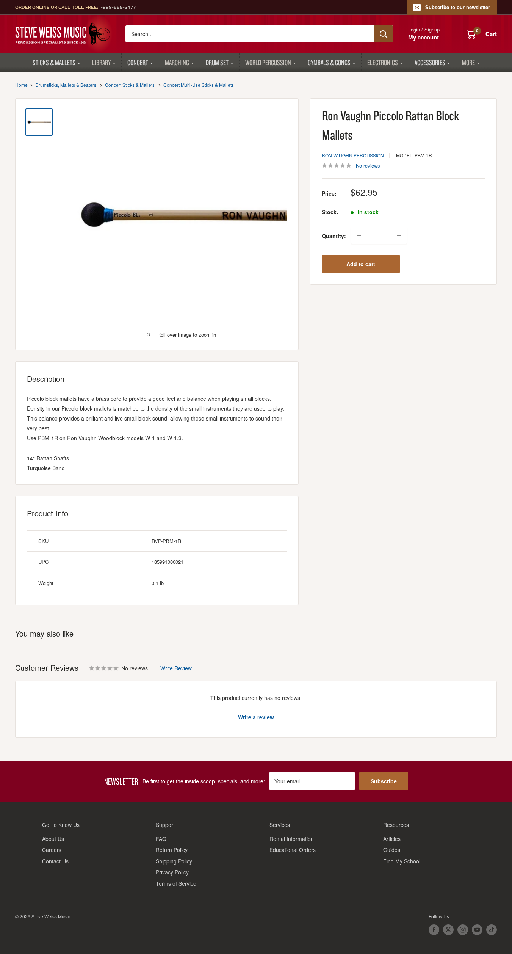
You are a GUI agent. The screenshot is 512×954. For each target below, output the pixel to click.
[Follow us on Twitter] (448, 929)
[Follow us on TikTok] (491, 929)
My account (423, 37)
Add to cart (360, 264)
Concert (137, 62)
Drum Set (217, 62)
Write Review (176, 668)
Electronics (382, 62)
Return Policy (172, 850)
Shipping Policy (174, 861)
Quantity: (334, 236)
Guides (391, 850)
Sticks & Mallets (54, 62)
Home (21, 85)
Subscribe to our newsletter (457, 7)
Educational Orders (292, 850)
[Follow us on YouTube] (477, 929)
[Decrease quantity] (359, 236)
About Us (53, 839)
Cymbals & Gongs (329, 62)
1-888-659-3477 (117, 7)
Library (101, 62)
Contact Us (55, 861)
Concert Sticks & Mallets (130, 85)
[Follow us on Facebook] (434, 929)
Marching (177, 62)
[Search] (383, 33)
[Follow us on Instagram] (462, 929)
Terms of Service (176, 883)
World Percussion (268, 62)
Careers (51, 850)
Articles (392, 839)
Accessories (430, 62)
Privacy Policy (172, 872)
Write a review (256, 717)
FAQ (161, 839)
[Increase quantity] (399, 236)
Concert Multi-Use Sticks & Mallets (198, 85)
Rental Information (291, 839)
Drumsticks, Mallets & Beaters (65, 85)
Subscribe (384, 781)
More (468, 62)
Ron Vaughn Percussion (353, 155)
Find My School (401, 861)
